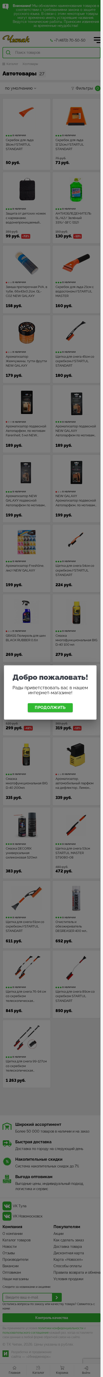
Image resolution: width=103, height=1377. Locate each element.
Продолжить (50, 707)
